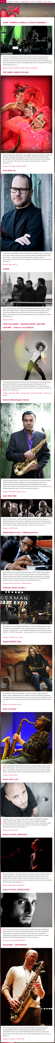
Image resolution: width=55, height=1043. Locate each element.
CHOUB (6, 269)
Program (16, 1)
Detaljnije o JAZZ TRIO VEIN (10, 528)
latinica (50, 4)
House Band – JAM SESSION (15, 945)
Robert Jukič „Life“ (11, 779)
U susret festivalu (24, 1)
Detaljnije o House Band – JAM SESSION (13, 1039)
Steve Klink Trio (9, 170)
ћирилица (44, 4)
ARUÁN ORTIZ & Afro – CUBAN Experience (20, 532)
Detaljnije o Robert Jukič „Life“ (10, 830)
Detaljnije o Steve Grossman (10, 775)
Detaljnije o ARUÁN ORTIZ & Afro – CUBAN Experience (17, 583)
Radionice (39, 1)
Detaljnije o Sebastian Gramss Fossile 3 (13, 637)
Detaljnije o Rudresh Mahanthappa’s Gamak (14, 491)
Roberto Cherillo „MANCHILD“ (15, 834)
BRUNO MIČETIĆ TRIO (12, 642)
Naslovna (3, 1)
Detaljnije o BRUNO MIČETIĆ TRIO (12, 704)
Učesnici (33, 1)
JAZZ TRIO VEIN (9, 496)
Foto (45, 1)
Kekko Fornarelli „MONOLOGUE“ (16, 890)
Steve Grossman (9, 709)
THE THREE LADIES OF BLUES (16, 72)
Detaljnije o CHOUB (8, 319)
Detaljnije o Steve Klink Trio (10, 264)
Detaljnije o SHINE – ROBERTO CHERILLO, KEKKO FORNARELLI (20, 68)
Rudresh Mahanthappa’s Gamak (16, 400)
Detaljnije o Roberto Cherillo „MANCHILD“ (13, 885)
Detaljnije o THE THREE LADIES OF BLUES (14, 166)
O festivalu (10, 1)
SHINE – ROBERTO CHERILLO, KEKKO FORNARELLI (25, 22)
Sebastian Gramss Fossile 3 (14, 588)
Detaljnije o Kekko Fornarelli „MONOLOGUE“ (14, 940)
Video (49, 1)
